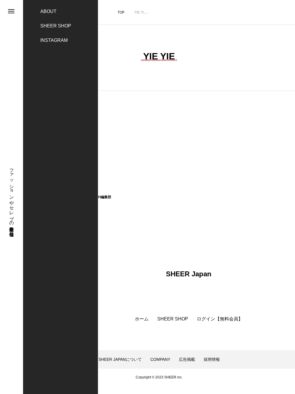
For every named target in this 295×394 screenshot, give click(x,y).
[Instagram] (11, 375)
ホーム (142, 319)
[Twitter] (11, 383)
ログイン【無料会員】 (220, 319)
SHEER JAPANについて (120, 359)
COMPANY (160, 359)
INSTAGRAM (54, 40)
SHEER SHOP (55, 25)
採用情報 (212, 359)
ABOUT (48, 11)
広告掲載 (187, 359)
